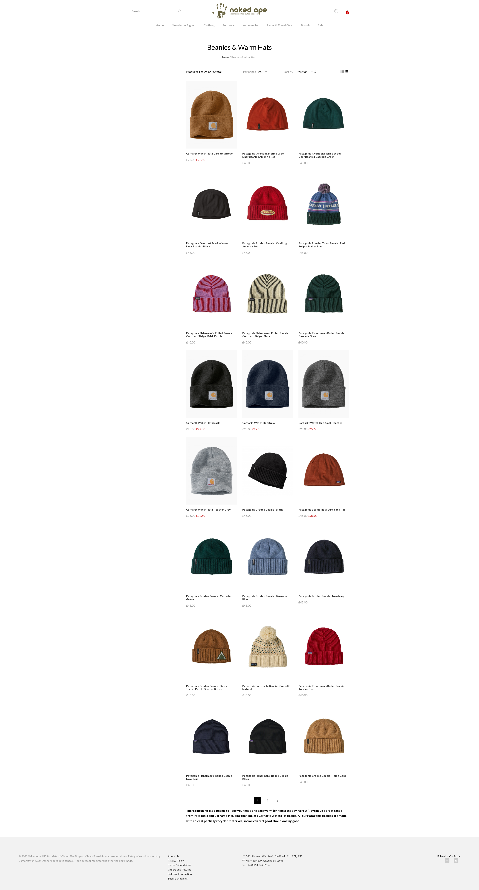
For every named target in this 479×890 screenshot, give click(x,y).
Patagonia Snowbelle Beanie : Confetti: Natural (266, 687)
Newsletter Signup (184, 25)
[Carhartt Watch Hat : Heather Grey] (211, 471)
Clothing (209, 25)
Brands (305, 25)
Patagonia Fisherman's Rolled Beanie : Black (265, 777)
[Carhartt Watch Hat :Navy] (267, 384)
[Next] (277, 800)
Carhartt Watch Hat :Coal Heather (320, 422)
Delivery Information (180, 874)
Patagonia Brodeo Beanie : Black (262, 509)
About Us (173, 856)
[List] (346, 72)
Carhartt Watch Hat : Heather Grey (208, 509)
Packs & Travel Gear (280, 25)
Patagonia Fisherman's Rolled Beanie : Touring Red (322, 687)
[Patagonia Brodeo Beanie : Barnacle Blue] (267, 557)
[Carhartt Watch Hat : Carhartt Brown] (211, 115)
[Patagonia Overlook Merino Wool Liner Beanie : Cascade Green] (323, 115)
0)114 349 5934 (260, 865)
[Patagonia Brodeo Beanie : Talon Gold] (323, 737)
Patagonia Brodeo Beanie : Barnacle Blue (264, 597)
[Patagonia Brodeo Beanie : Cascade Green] (211, 557)
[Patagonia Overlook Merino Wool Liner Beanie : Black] (211, 204)
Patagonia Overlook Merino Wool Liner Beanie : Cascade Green (319, 155)
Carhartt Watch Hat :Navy (258, 422)
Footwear (229, 25)
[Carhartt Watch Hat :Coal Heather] (323, 384)
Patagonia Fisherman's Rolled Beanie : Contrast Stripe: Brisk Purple (209, 335)
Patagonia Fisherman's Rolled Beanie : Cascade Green (322, 335)
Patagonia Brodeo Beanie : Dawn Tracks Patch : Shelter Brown (206, 687)
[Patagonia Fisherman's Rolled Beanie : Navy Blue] (211, 737)
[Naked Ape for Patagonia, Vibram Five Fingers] (239, 11)
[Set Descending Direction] (315, 71)
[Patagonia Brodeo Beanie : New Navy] (323, 557)
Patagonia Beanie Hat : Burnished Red (322, 509)
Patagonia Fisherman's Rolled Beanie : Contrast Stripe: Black (265, 335)
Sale (320, 25)
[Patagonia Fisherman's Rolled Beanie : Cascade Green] (323, 294)
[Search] (179, 11)
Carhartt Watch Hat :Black (203, 422)
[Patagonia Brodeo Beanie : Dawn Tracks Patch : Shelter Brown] (211, 647)
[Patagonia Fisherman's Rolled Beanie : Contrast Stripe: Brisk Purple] (211, 294)
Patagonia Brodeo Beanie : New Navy (321, 596)
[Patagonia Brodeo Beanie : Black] (267, 471)
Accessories (251, 25)
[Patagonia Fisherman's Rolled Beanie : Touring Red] (323, 647)
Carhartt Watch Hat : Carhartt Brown (209, 153)
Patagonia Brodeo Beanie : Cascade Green (208, 597)
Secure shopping (177, 878)
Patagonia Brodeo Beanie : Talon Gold (322, 775)
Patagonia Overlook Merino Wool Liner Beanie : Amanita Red (263, 155)
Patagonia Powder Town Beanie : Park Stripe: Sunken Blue (322, 245)
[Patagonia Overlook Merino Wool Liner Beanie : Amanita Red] (267, 115)
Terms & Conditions (179, 865)
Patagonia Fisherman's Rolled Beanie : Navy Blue (209, 777)
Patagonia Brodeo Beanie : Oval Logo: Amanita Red (265, 245)
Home (160, 25)
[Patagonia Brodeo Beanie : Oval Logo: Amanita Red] (267, 204)
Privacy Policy (176, 860)
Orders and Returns (179, 869)
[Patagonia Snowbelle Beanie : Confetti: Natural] (267, 647)
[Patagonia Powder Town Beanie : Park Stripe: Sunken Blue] (323, 204)
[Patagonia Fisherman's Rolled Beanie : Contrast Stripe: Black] (267, 294)
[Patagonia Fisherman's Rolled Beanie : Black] (267, 737)
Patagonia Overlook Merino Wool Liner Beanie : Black (207, 245)
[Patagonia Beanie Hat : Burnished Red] (323, 471)
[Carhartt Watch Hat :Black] (211, 384)
